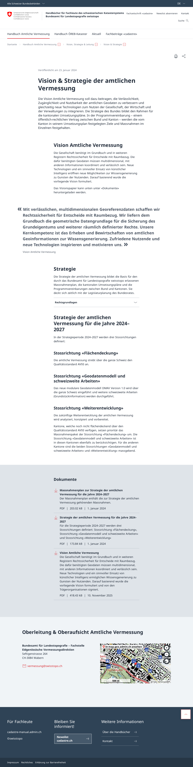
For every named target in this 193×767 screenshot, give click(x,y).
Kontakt (108, 741)
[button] (28, 34)
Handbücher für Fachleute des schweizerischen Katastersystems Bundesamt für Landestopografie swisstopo (85, 14)
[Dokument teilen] (184, 56)
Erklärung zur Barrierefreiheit (50, 762)
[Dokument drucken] (176, 56)
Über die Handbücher (116, 732)
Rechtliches (27, 762)
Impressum (13, 762)
